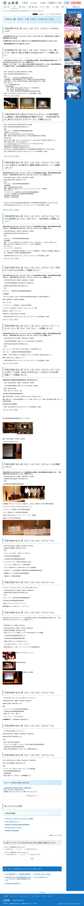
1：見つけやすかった (11, 854)
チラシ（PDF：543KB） (13, 96)
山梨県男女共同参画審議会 (12, 830)
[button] (25, 2)
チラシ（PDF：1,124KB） (12, 210)
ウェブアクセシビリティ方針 (38, 896)
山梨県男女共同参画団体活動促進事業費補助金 (17, 824)
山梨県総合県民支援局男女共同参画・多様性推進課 (17, 788)
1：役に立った (9, 849)
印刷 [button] (42, 14)
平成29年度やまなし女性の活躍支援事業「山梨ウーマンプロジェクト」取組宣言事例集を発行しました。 (18, 878)
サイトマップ (13, 896)
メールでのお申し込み (10, 143)
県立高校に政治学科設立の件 (13, 883)
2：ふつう (19, 849)
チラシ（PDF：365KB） (12, 363)
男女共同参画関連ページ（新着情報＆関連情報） (18, 874)
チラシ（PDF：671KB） (13, 156)
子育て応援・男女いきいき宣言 (13, 827)
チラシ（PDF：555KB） (13, 258)
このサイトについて (24, 896)
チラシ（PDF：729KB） (12, 410)
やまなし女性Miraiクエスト (12, 821)
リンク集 (50, 896)
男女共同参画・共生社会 (15, 10)
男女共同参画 (24, 10)
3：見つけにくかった (34, 854)
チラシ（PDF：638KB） (12, 319)
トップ (4, 10)
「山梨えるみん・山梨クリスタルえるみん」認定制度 (19, 819)
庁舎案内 (6, 896)
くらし (7, 10)
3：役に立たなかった (31, 849)
